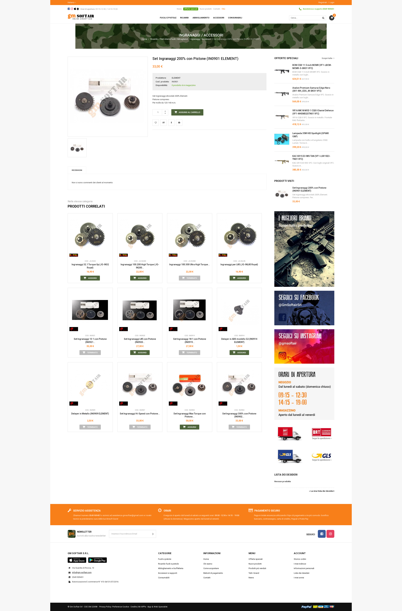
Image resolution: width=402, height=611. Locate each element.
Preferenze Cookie (120, 606)
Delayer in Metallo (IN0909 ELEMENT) (90, 413)
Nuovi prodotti (206, 9)
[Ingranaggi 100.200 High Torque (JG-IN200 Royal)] (140, 236)
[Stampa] (179, 122)
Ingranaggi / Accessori (200, 39)
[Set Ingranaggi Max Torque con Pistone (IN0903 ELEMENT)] (189, 385)
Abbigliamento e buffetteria (170, 568)
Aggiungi (92, 278)
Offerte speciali (190, 9)
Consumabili (163, 577)
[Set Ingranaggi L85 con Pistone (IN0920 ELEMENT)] (140, 310)
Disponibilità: (162, 85)
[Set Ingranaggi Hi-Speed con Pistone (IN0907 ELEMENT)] (140, 385)
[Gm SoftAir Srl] (81, 16)
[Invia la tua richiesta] (171, 122)
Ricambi (154, 39)
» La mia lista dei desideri (321, 491)
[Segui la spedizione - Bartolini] (304, 433)
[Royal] (73, 253)
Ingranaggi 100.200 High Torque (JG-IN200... (140, 266)
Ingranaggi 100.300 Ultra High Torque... (189, 264)
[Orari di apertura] (304, 394)
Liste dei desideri (301, 573)
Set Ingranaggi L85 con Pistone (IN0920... (140, 340)
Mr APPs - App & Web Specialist (152, 606)
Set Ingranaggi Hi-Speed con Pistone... (140, 413)
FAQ (223, 9)
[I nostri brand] (304, 249)
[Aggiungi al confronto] (163, 122)
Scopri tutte (327, 58)
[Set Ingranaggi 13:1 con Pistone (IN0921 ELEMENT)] (90, 310)
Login (332, 2)
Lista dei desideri (285, 474)
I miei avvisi (299, 577)
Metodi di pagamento (213, 573)
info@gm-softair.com (82, 572)
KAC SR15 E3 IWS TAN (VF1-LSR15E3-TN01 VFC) (311, 157)
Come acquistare (211, 568)
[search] (323, 18)
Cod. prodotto (162, 81)
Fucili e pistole (164, 559)
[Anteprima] (108, 239)
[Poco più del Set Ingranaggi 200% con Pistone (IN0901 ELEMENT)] (281, 193)
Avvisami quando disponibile (207, 239)
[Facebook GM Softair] (304, 308)
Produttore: (161, 78)
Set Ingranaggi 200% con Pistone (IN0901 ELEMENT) (309, 189)
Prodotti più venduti (257, 568)
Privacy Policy (105, 606)
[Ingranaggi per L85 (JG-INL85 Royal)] (239, 236)
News (179, 9)
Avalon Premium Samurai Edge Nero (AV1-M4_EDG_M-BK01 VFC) (311, 89)
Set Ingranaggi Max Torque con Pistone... (190, 415)
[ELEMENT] (73, 328)
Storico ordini (300, 559)
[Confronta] (108, 253)
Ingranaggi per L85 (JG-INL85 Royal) (239, 264)
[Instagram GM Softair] (304, 346)
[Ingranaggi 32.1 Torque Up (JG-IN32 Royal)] (90, 236)
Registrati (322, 2)
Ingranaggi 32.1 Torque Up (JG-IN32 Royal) (90, 266)
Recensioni (77, 170)
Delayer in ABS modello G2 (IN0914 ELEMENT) (239, 340)
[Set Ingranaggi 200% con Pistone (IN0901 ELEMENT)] (77, 147)
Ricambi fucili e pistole (168, 564)
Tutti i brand (254, 573)
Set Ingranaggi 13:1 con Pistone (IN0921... (90, 340)
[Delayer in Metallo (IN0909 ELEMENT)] (90, 385)
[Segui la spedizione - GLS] (304, 456)
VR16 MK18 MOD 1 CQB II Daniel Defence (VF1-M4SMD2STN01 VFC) (313, 112)
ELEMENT (176, 78)
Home (144, 39)
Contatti (216, 9)
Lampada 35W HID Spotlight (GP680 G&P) (310, 135)
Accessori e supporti (167, 573)
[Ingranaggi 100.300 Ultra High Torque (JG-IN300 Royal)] (189, 236)
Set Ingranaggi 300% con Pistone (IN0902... (239, 415)
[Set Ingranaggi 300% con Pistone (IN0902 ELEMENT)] (239, 385)
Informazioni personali (304, 568)
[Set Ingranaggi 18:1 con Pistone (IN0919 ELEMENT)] (189, 310)
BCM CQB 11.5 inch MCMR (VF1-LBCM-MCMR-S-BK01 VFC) (312, 66)
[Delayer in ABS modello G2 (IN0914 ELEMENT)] (239, 310)
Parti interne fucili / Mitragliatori (174, 39)
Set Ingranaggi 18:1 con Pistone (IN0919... (189, 340)
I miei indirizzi (300, 564)
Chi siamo (207, 564)
